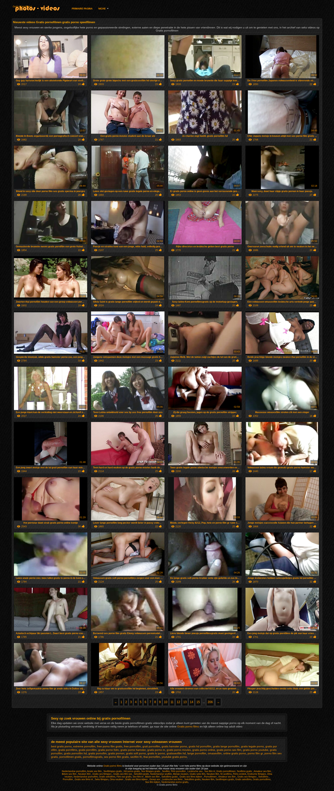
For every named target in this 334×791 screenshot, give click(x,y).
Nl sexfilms (226, 774)
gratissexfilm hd (176, 753)
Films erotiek (239, 774)
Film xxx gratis (124, 776)
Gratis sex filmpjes (102, 774)
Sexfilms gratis (245, 771)
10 (165, 702)
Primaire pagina (82, 8)
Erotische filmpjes (256, 774)
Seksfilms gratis (169, 776)
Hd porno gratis (132, 771)
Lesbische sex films (172, 779)
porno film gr (255, 753)
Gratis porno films (188, 726)
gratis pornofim (97, 753)
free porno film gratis (109, 746)
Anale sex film (94, 771)
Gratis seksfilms (107, 776)
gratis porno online (203, 749)
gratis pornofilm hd (75, 753)
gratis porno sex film (229, 749)
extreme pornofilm (84, 746)
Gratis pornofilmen (22, 6)
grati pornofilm (151, 746)
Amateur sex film (263, 771)
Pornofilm (68, 779)
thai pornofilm (151, 756)
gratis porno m (156, 749)
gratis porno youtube (255, 749)
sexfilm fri (136, 756)
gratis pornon (116, 753)
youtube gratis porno (174, 756)
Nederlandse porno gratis (174, 782)
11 (172, 702)
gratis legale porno (252, 746)
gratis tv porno (156, 753)
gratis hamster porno (174, 746)
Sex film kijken (152, 782)
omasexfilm (215, 753)
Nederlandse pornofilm (74, 771)
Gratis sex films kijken (191, 776)
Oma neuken (117, 779)
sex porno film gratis (116, 756)
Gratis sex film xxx (123, 774)
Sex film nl (209, 771)
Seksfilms (263, 776)
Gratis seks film (197, 774)
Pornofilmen (210, 776)
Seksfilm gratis (141, 774)
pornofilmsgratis (92, 756)
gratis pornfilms (67, 749)
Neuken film (84, 774)
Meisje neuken (180, 774)
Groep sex (155, 779)
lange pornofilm (196, 753)
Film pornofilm (178, 771)
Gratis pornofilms (262, 779)
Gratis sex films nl (84, 779)
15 (198, 702)
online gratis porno (234, 753)
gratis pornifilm (88, 749)
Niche (102, 8)
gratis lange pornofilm (226, 746)
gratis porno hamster (133, 749)
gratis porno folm (108, 749)
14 (191, 702)
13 (185, 702)
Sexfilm (166, 771)
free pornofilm (132, 746)
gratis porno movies (179, 749)
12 (178, 702)
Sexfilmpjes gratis (113, 771)
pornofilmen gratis (70, 756)
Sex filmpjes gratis (151, 771)
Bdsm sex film (69, 774)
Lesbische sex (195, 771)
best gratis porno (61, 746)
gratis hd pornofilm (200, 746)
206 (210, 702)
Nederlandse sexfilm (161, 774)
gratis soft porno (136, 753)
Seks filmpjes (102, 779)
